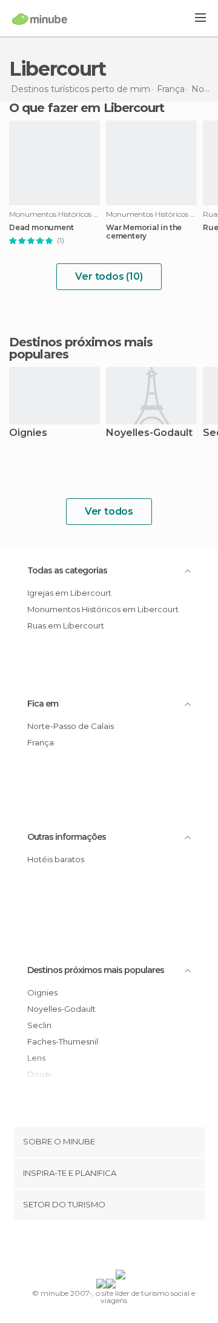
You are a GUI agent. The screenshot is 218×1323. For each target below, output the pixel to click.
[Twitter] (106, 1247)
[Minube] (39, 18)
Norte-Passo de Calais (70, 726)
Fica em (42, 703)
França (40, 742)
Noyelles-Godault (149, 433)
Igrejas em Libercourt (69, 593)
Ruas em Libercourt (65, 625)
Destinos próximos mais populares (81, 348)
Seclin (39, 1025)
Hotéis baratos (55, 859)
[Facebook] (90, 1247)
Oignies (28, 433)
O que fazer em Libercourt (87, 108)
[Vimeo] (122, 1247)
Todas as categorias (67, 570)
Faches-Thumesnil (62, 1041)
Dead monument (41, 227)
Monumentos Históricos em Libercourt (103, 609)
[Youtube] (137, 1247)
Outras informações (66, 836)
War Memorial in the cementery (144, 231)
